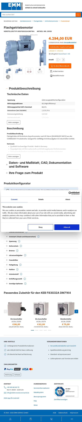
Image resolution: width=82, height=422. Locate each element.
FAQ (35, 401)
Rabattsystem (38, 392)
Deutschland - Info (64, 54)
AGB (54, 413)
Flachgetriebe (38, 21)
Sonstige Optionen (16, 283)
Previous (5, 311)
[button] (10, 419)
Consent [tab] (14, 199)
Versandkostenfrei (70, 42)
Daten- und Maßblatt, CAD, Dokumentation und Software (40, 164)
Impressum (74, 413)
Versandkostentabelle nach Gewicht (63, 346)
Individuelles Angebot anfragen (61, 47)
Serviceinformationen (41, 388)
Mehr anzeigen (13, 122)
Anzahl (51, 60)
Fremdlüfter (13, 260)
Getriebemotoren (25, 21)
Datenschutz (63, 413)
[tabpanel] (16, 314)
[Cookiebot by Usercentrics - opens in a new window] (70, 193)
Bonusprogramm (40, 396)
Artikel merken (58, 71)
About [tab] (67, 199)
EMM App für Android (11, 398)
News (36, 405)
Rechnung (8, 375)
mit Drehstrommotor (51, 21)
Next (76, 311)
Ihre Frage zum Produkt (26, 173)
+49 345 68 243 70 (13, 387)
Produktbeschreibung (25, 88)
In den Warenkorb (61, 65)
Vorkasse (17, 375)
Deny (40, 227)
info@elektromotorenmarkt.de (18, 393)
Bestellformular (58, 75)
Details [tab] (41, 199)
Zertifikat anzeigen (60, 399)
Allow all (67, 227)
